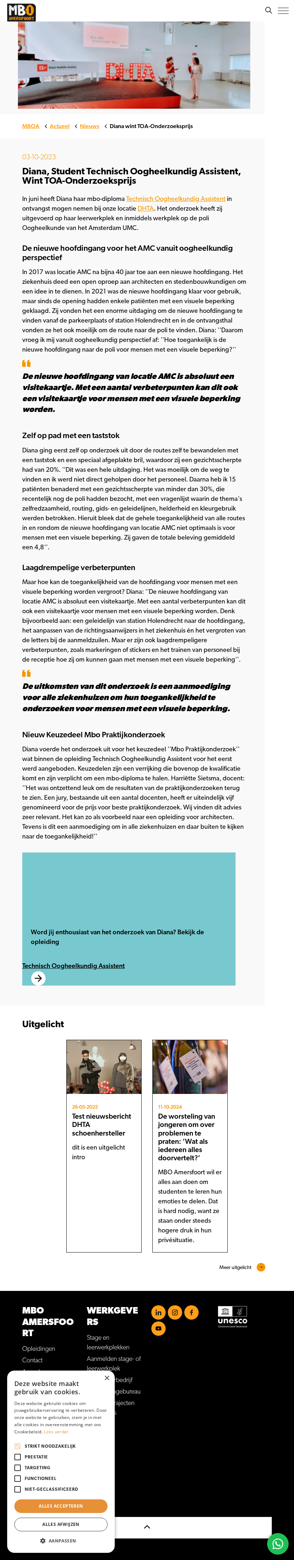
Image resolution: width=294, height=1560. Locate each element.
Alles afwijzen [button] (61, 1524)
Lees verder (56, 1432)
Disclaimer (35, 1453)
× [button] (106, 1378)
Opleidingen (38, 1349)
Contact (32, 1360)
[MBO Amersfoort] (21, 13)
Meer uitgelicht (235, 1267)
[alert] (61, 1462)
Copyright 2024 (43, 1476)
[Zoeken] (268, 11)
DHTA (146, 209)
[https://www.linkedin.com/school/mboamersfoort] (158, 1312)
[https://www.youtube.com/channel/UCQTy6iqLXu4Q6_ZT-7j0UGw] (158, 1328)
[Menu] (283, 11)
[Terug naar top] (147, 1527)
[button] (61, 1541)
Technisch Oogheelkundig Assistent (176, 199)
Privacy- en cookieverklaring (58, 1464)
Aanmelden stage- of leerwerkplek (114, 1364)
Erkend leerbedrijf (109, 1380)
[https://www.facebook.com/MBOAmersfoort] (191, 1312)
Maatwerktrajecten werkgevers (110, 1408)
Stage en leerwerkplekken (108, 1343)
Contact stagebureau (114, 1392)
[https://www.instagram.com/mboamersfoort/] (175, 1312)
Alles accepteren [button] (61, 1506)
